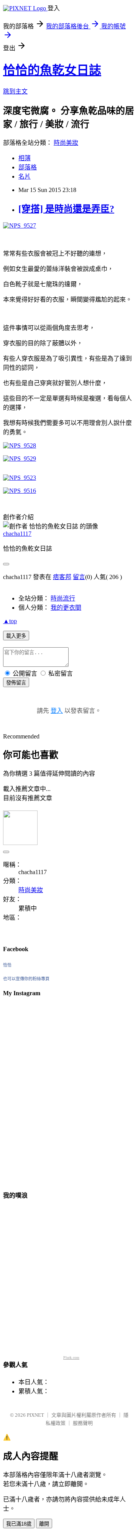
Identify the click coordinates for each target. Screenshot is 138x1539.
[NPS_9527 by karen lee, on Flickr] (19, 225)
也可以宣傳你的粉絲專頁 (26, 978)
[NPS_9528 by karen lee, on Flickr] (19, 445)
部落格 (27, 167)
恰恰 (7, 965)
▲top (10, 621)
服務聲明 (83, 1423)
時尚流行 (63, 598)
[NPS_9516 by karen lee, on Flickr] (19, 490)
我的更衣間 (66, 607)
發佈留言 (16, 683)
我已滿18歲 (18, 1524)
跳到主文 (15, 91)
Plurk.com (71, 1357)
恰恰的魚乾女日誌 (52, 70)
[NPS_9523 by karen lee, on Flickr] (19, 477)
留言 (79, 577)
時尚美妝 (66, 142)
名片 (24, 176)
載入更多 (16, 636)
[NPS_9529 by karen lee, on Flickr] (19, 458)
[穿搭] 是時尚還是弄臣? (66, 209)
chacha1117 (17, 533)
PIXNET (35, 1415)
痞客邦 (62, 577)
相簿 (24, 158)
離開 (44, 1524)
